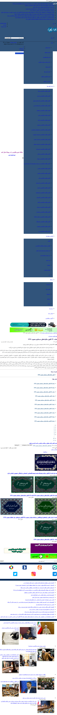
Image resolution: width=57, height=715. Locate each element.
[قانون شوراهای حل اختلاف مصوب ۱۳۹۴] (11, 514)
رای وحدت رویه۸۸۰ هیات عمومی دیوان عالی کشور (43, 7)
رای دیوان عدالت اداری (45, 255)
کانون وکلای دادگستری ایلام (44, 120)
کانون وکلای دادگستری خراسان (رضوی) (41, 135)
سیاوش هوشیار (13, 42)
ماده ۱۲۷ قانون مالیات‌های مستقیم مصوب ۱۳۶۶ (44, 388)
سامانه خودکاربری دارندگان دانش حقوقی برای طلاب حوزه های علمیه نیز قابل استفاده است (34, 17)
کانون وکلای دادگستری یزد (44, 231)
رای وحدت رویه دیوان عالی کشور (43, 251)
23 (54, 438)
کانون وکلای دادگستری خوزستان (43, 149)
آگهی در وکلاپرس (49, 318)
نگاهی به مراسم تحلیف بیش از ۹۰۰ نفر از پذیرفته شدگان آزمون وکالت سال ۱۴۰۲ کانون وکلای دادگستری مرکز (30, 16)
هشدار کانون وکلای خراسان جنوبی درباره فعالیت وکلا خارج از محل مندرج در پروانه (35, 607)
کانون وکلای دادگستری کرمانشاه (43, 193)
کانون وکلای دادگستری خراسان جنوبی (42, 139)
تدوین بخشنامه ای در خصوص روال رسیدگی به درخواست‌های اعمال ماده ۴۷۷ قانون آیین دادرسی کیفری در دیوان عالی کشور (27, 12)
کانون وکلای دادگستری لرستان (43, 207)
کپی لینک (16, 445)
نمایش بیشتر (54, 449)
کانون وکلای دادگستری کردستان (43, 183)
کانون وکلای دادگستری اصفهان (43, 110)
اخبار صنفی (47, 47)
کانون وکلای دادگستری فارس (43, 168)
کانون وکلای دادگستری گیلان (43, 202)
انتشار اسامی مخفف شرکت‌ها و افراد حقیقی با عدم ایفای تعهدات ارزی (38, 583)
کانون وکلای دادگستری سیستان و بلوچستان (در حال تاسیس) (37, 164)
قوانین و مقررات (49, 236)
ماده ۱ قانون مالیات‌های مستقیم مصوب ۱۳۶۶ (45, 396)
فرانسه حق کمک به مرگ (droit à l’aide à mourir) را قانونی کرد (40, 19)
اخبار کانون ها (50, 86)
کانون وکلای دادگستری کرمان (43, 188)
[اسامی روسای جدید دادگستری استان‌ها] (10, 644)
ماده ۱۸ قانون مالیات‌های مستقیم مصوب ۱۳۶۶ (45, 408)
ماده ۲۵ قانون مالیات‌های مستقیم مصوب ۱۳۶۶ (44, 421)
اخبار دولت (47, 67)
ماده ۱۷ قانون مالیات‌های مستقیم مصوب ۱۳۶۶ (44, 404)
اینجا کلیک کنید (11, 155)
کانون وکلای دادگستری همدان (43, 226)
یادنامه (48, 299)
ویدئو (49, 304)
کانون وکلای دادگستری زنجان (43, 154)
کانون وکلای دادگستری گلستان (43, 197)
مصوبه (48, 265)
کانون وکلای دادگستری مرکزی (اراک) (42, 217)
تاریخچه (48, 294)
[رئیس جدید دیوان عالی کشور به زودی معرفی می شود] (10, 696)
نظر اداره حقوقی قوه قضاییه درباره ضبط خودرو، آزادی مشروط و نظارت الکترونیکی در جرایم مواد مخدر (31, 614)
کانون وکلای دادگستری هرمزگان (43, 222)
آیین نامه (48, 260)
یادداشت (48, 284)
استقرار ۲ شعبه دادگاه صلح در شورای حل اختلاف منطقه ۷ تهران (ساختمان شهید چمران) (34, 585)
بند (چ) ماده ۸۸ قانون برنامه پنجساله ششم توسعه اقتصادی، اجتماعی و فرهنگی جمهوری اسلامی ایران (32, 473)
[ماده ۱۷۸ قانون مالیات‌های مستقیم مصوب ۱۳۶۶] (46, 492)
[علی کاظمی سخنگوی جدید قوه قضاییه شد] (28, 693)
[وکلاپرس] (55, 31)
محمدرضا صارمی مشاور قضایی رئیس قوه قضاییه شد (42, 595)
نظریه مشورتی (47, 270)
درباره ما (51, 309)
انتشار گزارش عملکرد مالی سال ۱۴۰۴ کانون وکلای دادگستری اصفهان (39, 5)
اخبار (52, 43)
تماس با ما (50, 313)
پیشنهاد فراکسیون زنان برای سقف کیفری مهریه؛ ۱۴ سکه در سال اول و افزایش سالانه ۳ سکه (34, 14)
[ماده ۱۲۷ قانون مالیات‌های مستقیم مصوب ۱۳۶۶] (22, 492)
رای (49, 275)
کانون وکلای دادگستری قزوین (43, 173)
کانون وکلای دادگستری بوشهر (43, 125)
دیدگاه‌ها (45, 452)
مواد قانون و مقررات (45, 333)
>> (54, 440)
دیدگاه (51, 280)
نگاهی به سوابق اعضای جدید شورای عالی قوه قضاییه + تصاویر (32, 674)
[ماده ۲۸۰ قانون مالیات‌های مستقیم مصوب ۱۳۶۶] (46, 536)
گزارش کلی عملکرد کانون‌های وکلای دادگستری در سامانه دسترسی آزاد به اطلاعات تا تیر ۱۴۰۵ (33, 4)
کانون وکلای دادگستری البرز (44, 115)
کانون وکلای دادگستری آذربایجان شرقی (41, 101)
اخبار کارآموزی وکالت (45, 76)
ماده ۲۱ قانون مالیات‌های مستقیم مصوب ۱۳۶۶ (44, 413)
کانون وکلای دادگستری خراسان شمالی (42, 144)
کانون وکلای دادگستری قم (44, 178)
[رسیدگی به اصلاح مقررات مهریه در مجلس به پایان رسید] (46, 689)
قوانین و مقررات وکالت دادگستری (43, 246)
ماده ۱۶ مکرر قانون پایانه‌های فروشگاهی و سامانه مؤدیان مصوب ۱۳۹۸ (40, 517)
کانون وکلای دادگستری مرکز (44, 91)
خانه (52, 38)
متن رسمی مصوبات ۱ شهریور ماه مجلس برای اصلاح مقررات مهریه (40, 9)
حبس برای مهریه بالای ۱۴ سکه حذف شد (44, 605)
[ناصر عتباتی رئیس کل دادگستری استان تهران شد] (28, 639)
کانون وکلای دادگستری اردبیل (43, 96)
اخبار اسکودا (47, 52)
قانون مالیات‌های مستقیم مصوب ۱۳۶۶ (46, 375)
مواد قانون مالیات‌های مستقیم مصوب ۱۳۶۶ (42, 446)
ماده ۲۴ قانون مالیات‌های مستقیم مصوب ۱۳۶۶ (44, 417)
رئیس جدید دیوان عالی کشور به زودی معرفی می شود (34, 698)
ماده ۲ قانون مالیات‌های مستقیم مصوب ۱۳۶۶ (45, 400)
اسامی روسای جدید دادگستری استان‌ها (37, 646)
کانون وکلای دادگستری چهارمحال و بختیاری (40, 130)
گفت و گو (48, 289)
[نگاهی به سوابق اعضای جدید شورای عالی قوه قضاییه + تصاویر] (10, 673)
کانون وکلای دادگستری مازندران (43, 212)
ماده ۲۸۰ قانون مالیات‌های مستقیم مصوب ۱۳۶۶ (44, 392)
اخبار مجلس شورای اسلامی (44, 62)
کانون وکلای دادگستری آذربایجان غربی (41, 106)
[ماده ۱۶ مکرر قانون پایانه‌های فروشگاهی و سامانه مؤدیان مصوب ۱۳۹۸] (46, 514)
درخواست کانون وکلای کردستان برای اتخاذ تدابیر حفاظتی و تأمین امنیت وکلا (37, 588)
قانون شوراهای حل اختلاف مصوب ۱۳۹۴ (13, 517)
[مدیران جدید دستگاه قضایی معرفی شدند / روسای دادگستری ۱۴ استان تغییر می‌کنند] (46, 634)
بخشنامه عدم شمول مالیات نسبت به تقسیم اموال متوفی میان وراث (39, 612)
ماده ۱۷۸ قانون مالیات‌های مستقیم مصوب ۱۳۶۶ (44, 383)
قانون (49, 241)
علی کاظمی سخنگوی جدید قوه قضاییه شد (10, 681)
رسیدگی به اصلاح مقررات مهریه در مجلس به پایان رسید (42, 10)
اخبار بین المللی (46, 81)
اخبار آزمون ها (47, 72)
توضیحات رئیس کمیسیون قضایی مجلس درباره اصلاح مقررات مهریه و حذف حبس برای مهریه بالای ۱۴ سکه (30, 602)
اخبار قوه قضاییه (46, 57)
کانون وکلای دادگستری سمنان (43, 159)
